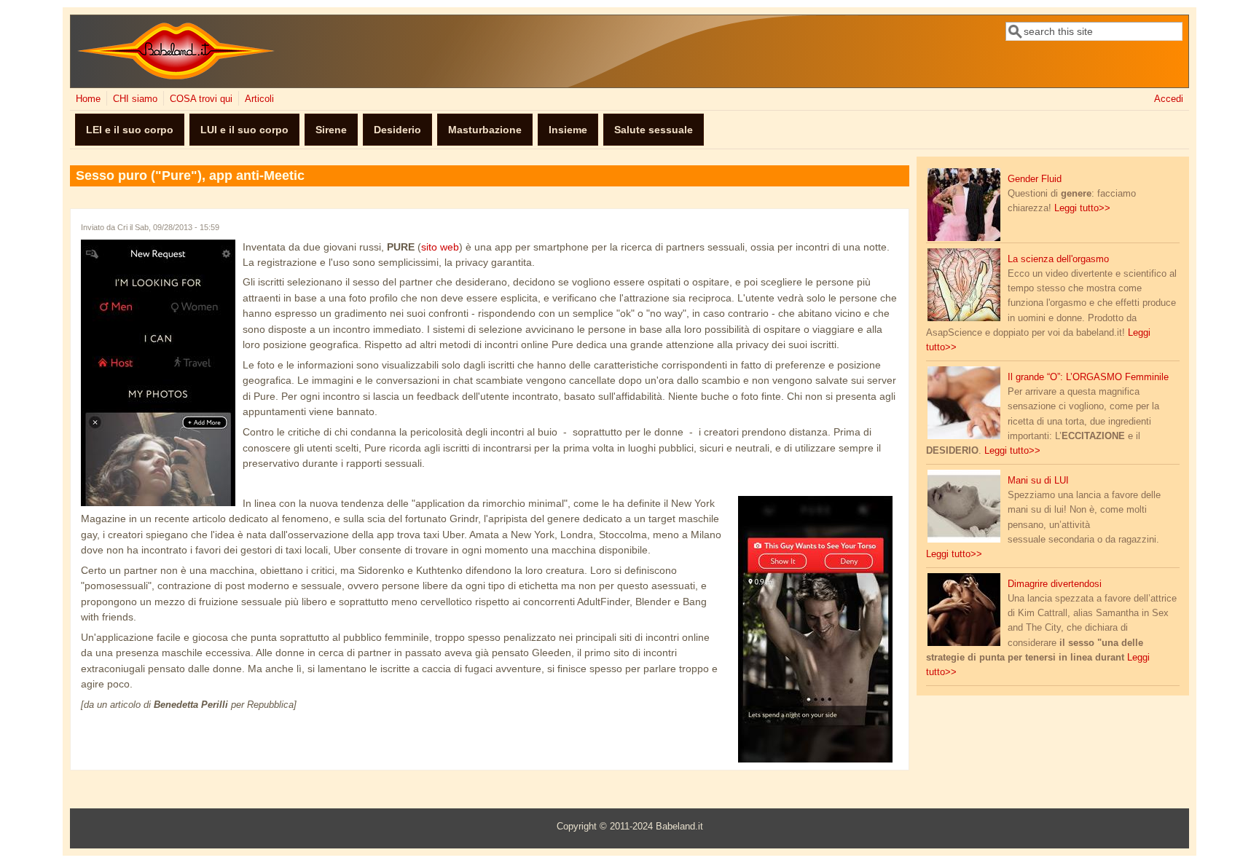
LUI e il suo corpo (244, 129)
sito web (440, 247)
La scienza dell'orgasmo (1058, 259)
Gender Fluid (1035, 179)
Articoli (259, 99)
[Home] (176, 76)
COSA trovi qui (201, 99)
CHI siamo (135, 99)
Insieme (568, 129)
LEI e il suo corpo (129, 129)
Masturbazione (485, 129)
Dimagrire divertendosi (1055, 584)
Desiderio (397, 129)
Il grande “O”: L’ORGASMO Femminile (1088, 377)
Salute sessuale (653, 129)
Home (88, 99)
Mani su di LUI (1038, 481)
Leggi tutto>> (1082, 208)
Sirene (331, 129)
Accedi (1168, 99)
